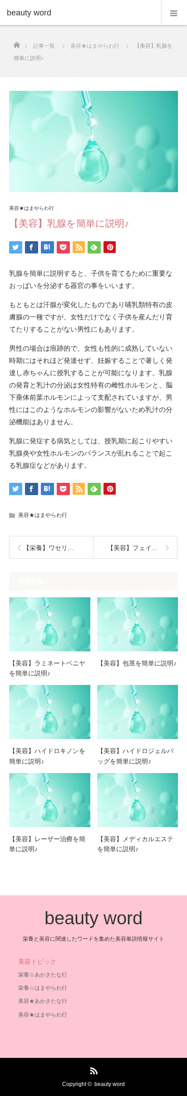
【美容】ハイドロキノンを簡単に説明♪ (47, 755)
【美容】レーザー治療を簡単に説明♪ (47, 844)
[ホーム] (17, 42)
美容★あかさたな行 (42, 1001)
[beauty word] (80, 12)
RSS (92, 1069)
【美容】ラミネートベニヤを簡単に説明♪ (47, 668)
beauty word (93, 918)
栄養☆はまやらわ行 (42, 988)
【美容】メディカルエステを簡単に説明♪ (135, 844)
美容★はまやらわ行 (31, 208)
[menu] (174, 12)
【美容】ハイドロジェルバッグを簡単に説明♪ (135, 755)
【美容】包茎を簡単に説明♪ (137, 663)
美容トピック (37, 961)
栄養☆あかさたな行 (42, 975)
